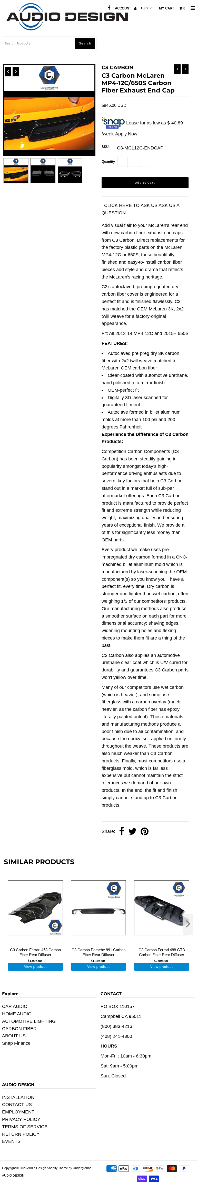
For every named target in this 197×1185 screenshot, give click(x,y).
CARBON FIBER (19, 1028)
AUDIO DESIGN (13, 1175)
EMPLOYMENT (18, 1111)
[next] (188, 924)
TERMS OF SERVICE (24, 1126)
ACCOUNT (123, 8)
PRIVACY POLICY (21, 1119)
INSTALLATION (18, 1097)
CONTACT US (17, 1104)
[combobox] (49, 43)
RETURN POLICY (21, 1134)
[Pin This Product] (145, 832)
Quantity (108, 162)
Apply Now (126, 133)
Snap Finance (16, 1043)
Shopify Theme (57, 1168)
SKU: (106, 147)
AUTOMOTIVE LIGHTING (29, 1021)
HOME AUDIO (17, 1013)
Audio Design (37, 1168)
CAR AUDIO (14, 1006)
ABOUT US (14, 1035)
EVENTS (11, 1141)
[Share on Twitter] (132, 832)
